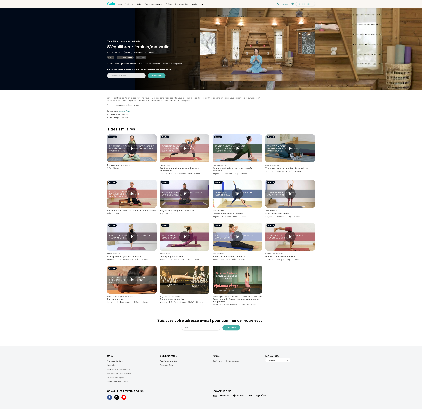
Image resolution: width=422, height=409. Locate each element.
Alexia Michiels (113, 253)
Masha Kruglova (272, 165)
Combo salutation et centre (228, 213)
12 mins (241, 259)
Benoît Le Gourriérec (274, 253)
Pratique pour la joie (171, 256)
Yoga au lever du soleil (170, 296)
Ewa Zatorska (219, 253)
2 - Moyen (227, 216)
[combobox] (277, 360)
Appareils (111, 365)
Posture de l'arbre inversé (280, 256)
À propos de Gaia (115, 361)
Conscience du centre (172, 299)
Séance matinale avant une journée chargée (233, 169)
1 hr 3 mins (252, 304)
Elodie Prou (165, 165)
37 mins (196, 259)
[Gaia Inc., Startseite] (111, 3)
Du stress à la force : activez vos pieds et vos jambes (236, 300)
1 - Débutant (227, 174)
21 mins (244, 174)
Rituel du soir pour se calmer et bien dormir (131, 210)
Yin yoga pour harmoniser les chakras (286, 168)
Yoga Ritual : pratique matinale (123, 41)
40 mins (298, 171)
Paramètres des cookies (117, 382)
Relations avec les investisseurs (226, 361)
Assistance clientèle (168, 361)
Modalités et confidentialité (119, 373)
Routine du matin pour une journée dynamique (179, 169)
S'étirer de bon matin (277, 213)
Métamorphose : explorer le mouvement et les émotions (237, 296)
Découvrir (156, 76)
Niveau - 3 (225, 259)
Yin (266, 171)
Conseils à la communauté (118, 369)
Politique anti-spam (115, 377)
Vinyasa (163, 174)
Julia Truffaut (218, 211)
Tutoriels (269, 259)
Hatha (162, 259)
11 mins (197, 174)
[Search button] (279, 4)
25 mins (145, 302)
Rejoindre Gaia (166, 365)
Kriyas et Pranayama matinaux (177, 210)
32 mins (199, 302)
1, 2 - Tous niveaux (177, 174)
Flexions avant (115, 299)
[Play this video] (131, 148)
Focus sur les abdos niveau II (229, 256)
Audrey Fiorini (150, 52)
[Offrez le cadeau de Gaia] (292, 4)
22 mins (242, 216)
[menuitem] (120, 3)
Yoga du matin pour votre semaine (122, 296)
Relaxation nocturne (118, 165)
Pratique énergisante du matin (124, 256)
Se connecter (305, 4)
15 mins (144, 259)
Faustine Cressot (220, 165)
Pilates (215, 259)
